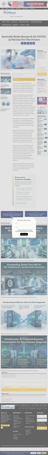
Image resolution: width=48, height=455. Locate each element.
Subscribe (24, 234)
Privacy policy (29, 231)
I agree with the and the (24, 230)
